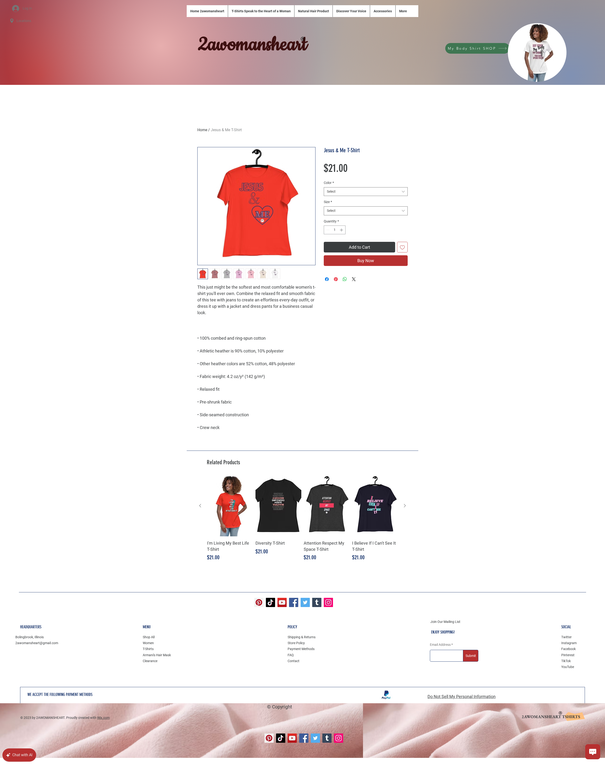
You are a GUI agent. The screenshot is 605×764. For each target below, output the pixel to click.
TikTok (566, 661)
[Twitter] (305, 602)
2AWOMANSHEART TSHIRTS (551, 716)
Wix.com (103, 718)
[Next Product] (405, 505)
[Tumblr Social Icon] (316, 602)
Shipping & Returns (301, 637)
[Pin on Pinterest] (336, 279)
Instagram (569, 643)
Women (148, 643)
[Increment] (342, 230)
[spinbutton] (334, 230)
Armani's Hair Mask (157, 655)
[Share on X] (354, 279)
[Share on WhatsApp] (345, 279)
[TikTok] (270, 602)
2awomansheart (252, 45)
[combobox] (366, 191)
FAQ (291, 655)
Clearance (150, 661)
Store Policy (296, 643)
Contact (293, 661)
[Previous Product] (200, 505)
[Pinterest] (259, 602)
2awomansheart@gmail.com (36, 643)
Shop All (149, 637)
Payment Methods (301, 649)
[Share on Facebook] (327, 279)
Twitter (566, 637)
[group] (302, 521)
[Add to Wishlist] (402, 247)
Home (202, 130)
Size (328, 202)
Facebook (568, 649)
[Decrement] (327, 230)
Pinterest (568, 655)
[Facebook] (293, 602)
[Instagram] (328, 602)
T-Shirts (148, 649)
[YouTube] (282, 602)
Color (329, 183)
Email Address (440, 644)
